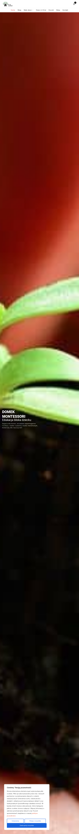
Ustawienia (15, 821)
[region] (26, 807)
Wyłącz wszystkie (35, 821)
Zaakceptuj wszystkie (27, 825)
